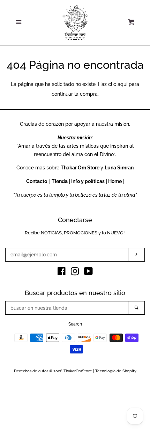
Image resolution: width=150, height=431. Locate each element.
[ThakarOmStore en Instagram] (75, 273)
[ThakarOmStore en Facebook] (61, 273)
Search (75, 324)
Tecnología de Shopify (115, 370)
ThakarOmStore (77, 370)
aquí (122, 84)
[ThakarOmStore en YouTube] (88, 273)
